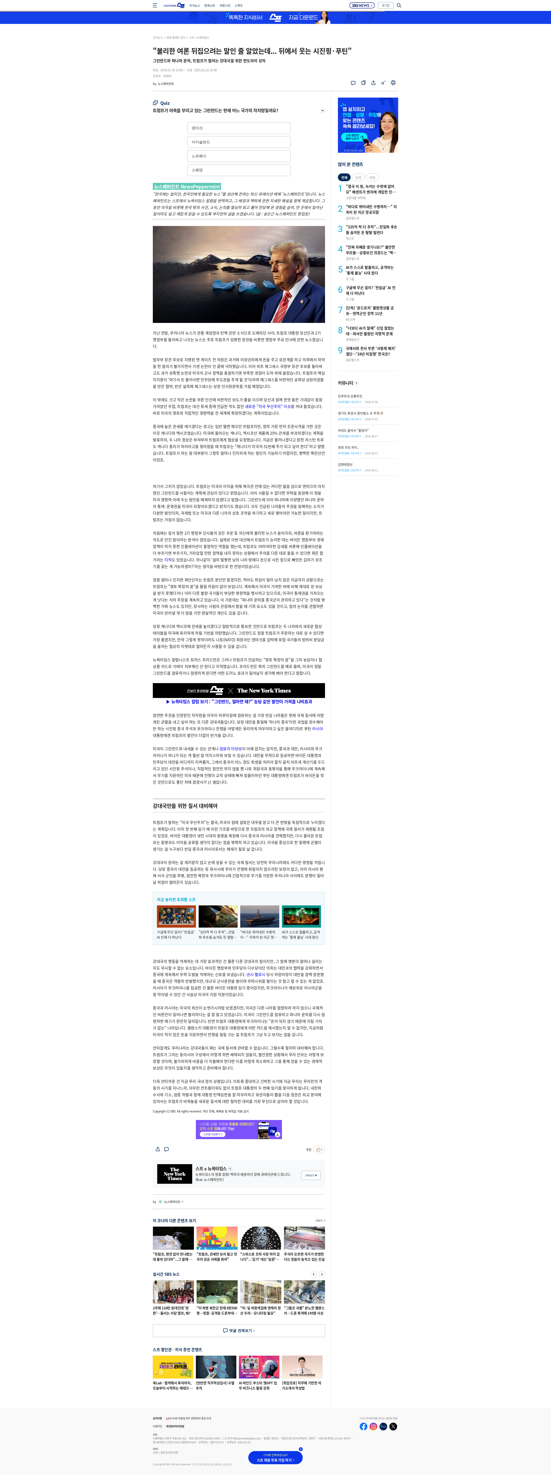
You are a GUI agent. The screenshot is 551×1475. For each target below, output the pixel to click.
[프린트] (393, 83)
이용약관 (157, 1426)
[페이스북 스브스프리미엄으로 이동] (363, 1426)
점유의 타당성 (231, 748)
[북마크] (363, 83)
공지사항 (157, 1418)
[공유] (373, 83)
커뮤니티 (225, 5)
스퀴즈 (239, 5)
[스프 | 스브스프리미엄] (174, 5)
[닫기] (301, 1449)
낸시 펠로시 (255, 974)
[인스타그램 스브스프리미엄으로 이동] (373, 1426)
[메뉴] (156, 5)
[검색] (397, 5)
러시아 (317, 728)
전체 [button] (344, 177)
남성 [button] (358, 177)
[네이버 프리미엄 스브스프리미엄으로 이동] (383, 1426)
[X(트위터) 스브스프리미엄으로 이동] (393, 1426)
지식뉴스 (194, 5)
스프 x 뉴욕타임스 (199, 37)
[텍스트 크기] (383, 83)
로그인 (386, 5)
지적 (168, 559)
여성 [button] (372, 177)
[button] (314, 1274)
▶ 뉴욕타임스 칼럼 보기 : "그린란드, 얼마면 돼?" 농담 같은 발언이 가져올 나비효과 (239, 701)
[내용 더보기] (320, 110)
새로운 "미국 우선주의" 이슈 (268, 406)
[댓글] (354, 83)
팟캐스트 (209, 5)
